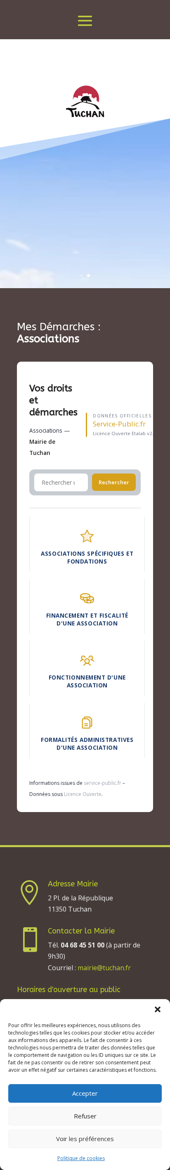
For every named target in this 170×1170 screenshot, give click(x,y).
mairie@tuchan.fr (104, 967)
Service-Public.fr (119, 424)
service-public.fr (102, 782)
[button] (157, 1009)
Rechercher (114, 482)
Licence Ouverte (83, 794)
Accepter (85, 1093)
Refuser (85, 1116)
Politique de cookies (81, 1158)
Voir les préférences (85, 1138)
